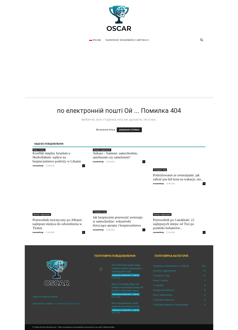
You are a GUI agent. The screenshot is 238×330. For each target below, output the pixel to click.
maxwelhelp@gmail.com (67, 303)
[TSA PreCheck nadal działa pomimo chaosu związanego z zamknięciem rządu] (101, 269)
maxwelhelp (38, 165)
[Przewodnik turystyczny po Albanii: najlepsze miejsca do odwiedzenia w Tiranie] (59, 203)
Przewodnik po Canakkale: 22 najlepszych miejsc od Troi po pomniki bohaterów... (173, 224)
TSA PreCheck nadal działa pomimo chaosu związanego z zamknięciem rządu (127, 268)
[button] (201, 40)
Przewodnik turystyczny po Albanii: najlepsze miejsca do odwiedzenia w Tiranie (57, 224)
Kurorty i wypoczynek (102, 150)
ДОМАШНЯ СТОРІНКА (129, 130)
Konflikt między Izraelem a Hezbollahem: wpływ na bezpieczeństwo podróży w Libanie (57, 157)
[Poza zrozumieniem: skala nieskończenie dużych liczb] (101, 307)
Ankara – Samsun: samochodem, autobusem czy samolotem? (115, 155)
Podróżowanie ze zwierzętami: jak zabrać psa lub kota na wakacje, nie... (178, 177)
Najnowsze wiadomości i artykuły (127, 40)
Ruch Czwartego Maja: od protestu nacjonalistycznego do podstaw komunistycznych (127, 287)
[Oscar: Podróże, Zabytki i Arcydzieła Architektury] (119, 18)
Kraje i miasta (39, 150)
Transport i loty (160, 170)
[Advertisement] (119, 74)
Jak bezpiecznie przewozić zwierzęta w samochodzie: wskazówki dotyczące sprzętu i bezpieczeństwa (117, 221)
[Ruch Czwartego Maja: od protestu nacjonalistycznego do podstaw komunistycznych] (101, 288)
